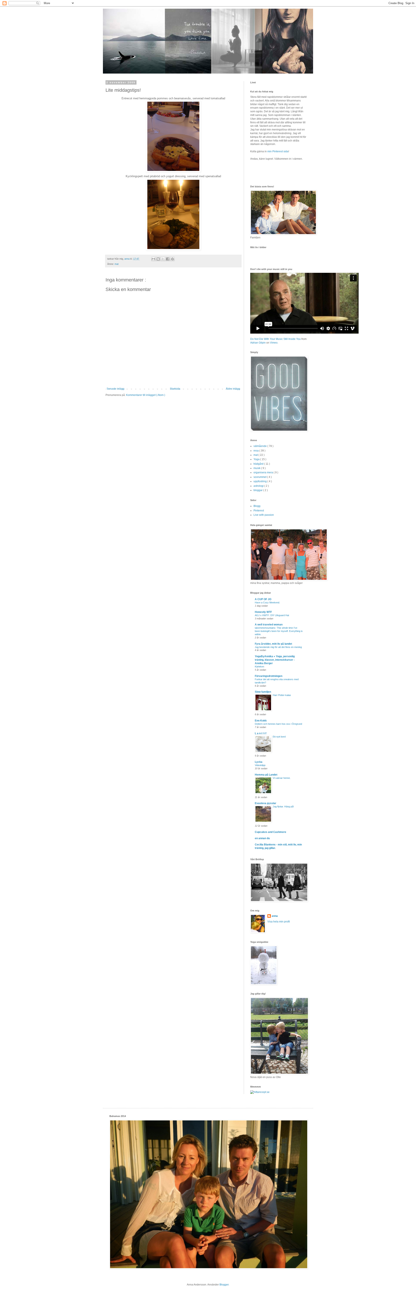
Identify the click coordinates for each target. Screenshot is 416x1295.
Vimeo (274, 342)
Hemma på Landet (266, 774)
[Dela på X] (163, 259)
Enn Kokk (261, 720)
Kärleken (259, 666)
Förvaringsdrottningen (268, 676)
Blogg (257, 506)
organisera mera (264, 472)
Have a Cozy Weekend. (267, 602)
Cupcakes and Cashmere (270, 832)
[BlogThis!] (158, 259)
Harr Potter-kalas (282, 695)
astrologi (259, 485)
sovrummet (260, 477)
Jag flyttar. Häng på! (283, 806)
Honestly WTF (263, 612)
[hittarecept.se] (260, 1092)
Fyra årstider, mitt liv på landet (273, 643)
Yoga (257, 459)
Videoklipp (260, 765)
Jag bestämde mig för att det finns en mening (278, 647)
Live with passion (264, 514)
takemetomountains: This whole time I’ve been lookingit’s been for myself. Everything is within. (279, 631)
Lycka (258, 761)
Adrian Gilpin (258, 342)
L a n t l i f (260, 733)
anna (275, 915)
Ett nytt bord (279, 736)
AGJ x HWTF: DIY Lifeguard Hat (272, 615)
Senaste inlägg (115, 388)
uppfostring (260, 481)
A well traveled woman (269, 624)
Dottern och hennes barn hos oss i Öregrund (278, 724)
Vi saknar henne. (282, 778)
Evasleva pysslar (265, 803)
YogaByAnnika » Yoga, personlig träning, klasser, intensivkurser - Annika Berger (275, 660)
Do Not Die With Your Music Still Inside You (275, 339)
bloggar (258, 490)
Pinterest (259, 510)
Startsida (175, 388)
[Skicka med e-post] (153, 259)
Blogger (224, 1284)
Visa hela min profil (278, 921)
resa (256, 450)
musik (257, 468)
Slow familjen (263, 691)
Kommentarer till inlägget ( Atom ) (145, 395)
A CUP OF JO (263, 599)
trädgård (259, 463)
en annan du (262, 838)
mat (117, 264)
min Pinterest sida (277, 151)
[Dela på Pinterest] (172, 259)
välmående (260, 446)
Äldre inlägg (233, 388)
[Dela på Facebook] (168, 259)
